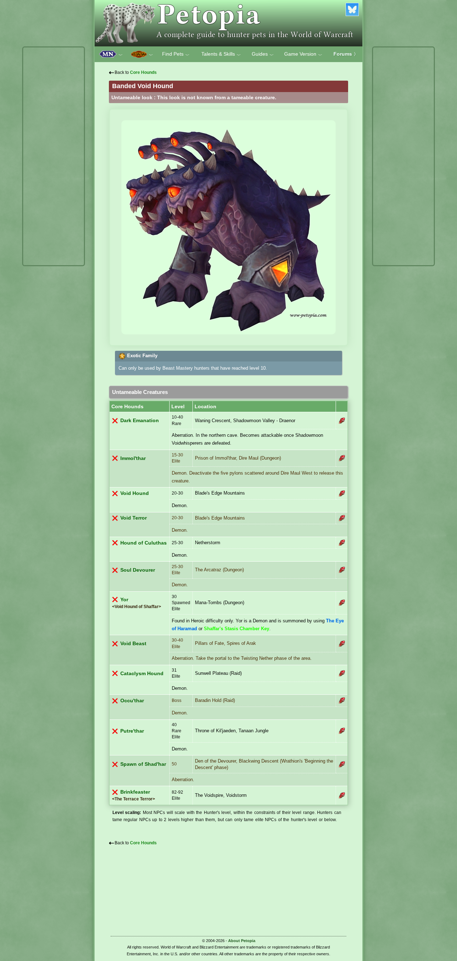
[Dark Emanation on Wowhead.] (341, 421)
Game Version (303, 54)
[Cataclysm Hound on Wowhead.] (341, 673)
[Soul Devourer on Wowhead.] (341, 570)
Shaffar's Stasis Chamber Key (236, 628)
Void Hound (134, 493)
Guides (263, 54)
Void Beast (133, 643)
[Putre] (341, 731)
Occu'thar (132, 700)
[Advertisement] (53, 156)
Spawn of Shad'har (143, 764)
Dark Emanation (139, 420)
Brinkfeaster (135, 792)
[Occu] (341, 700)
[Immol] (341, 458)
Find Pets (176, 54)
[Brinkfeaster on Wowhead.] (341, 795)
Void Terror (133, 518)
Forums (345, 54)
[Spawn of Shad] (341, 764)
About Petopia (241, 941)
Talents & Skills (221, 54)
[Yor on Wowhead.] (341, 603)
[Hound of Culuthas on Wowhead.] (341, 543)
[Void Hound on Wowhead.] (341, 493)
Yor (124, 599)
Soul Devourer (137, 570)
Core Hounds (143, 72)
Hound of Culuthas (143, 543)
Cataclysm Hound (142, 673)
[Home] (228, 23)
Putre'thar (132, 731)
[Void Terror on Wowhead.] (341, 518)
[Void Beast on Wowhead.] (341, 644)
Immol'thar (133, 458)
